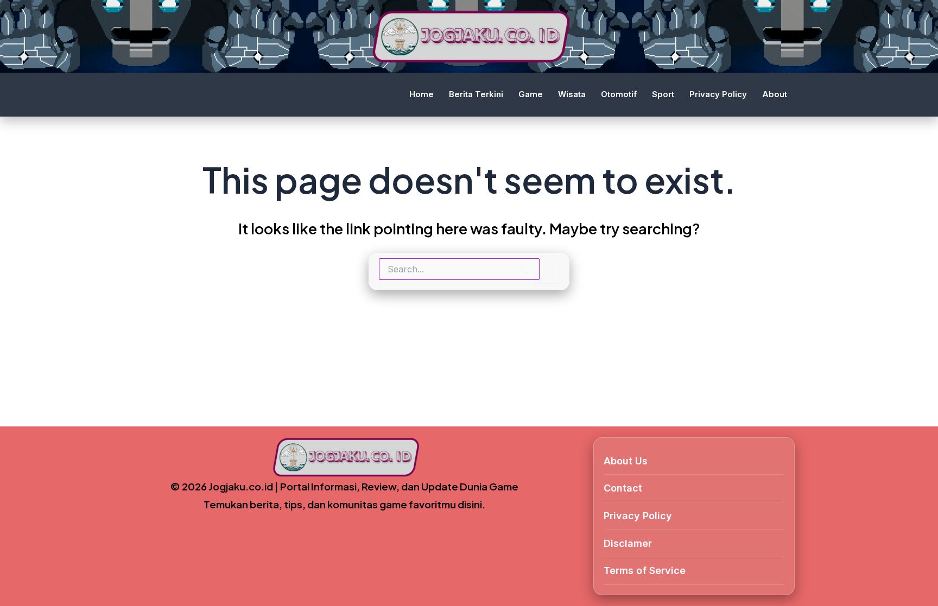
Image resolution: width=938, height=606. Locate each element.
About (774, 94)
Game (530, 94)
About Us (626, 461)
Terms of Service (645, 570)
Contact (623, 488)
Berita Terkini (476, 94)
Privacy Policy (718, 94)
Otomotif (619, 94)
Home (421, 94)
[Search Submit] (526, 265)
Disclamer (628, 543)
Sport (663, 94)
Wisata (572, 94)
